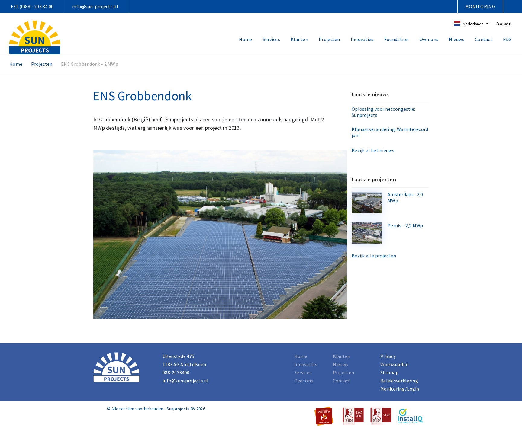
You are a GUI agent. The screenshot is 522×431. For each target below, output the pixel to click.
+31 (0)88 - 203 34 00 (31, 6)
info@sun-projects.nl (95, 6)
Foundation (396, 39)
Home (245, 39)
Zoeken (503, 24)
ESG (507, 39)
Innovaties (362, 39)
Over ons (429, 39)
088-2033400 (176, 372)
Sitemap (389, 372)
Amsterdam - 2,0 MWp (405, 197)
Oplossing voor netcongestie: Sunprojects (383, 112)
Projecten (329, 39)
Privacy (388, 356)
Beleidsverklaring (399, 381)
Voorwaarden (394, 364)
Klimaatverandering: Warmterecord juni (390, 132)
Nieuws (456, 39)
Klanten (299, 39)
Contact (483, 39)
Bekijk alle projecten (374, 256)
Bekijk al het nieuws (373, 150)
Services (271, 39)
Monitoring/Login (399, 389)
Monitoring (480, 6)
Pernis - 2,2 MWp (405, 225)
